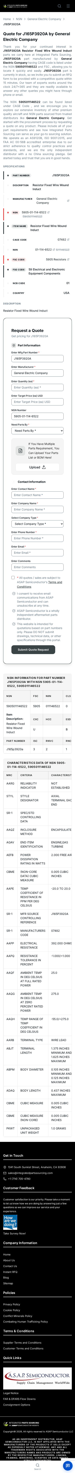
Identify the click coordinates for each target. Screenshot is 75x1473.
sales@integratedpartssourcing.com (30, 1173)
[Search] (59, 6)
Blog (6, 1277)
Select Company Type (24, 517)
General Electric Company (44, 19)
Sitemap (8, 1283)
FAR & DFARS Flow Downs (19, 1398)
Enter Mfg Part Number (25, 352)
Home (7, 19)
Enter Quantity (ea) (22, 381)
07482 (62, 239)
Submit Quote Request (33, 649)
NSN (19, 19)
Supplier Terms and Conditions (22, 1342)
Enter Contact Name (23, 488)
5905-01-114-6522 (34, 212)
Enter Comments (20, 561)
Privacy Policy (11, 1304)
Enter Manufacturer (23, 366)
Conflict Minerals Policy (17, 1316)
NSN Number (18, 410)
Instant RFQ (10, 1271)
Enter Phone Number (24, 532)
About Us (9, 1260)
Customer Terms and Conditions (23, 1348)
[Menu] (68, 6)
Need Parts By (20, 424)
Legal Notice (11, 1393)
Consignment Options (16, 1404)
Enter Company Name (24, 503)
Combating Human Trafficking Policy (25, 1321)
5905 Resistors (56, 259)
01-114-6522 (43, 249)
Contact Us (10, 1266)
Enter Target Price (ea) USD (27, 395)
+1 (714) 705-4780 (19, 1178)
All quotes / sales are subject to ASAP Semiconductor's (39, 582)
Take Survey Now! (14, 1233)
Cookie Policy (11, 1310)
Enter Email (18, 546)
